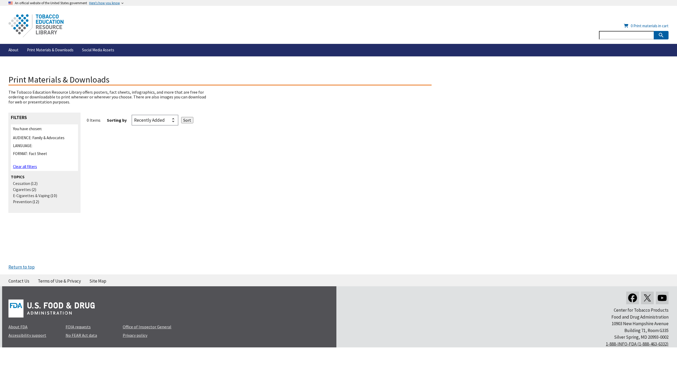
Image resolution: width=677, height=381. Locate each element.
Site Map (97, 281)
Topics (18, 176)
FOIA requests (78, 326)
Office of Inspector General (147, 326)
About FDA (18, 326)
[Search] (661, 35)
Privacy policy (135, 335)
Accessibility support (27, 335)
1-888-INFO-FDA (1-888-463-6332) (637, 344)
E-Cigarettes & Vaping (31, 195)
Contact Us (18, 281)
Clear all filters (25, 166)
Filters (19, 117)
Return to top (21, 267)
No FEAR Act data (81, 335)
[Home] (35, 25)
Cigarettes (22, 189)
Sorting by (117, 120)
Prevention (22, 201)
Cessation (21, 183)
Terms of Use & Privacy (59, 281)
